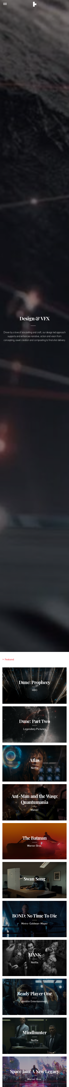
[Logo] (34, 5)
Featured (9, 659)
